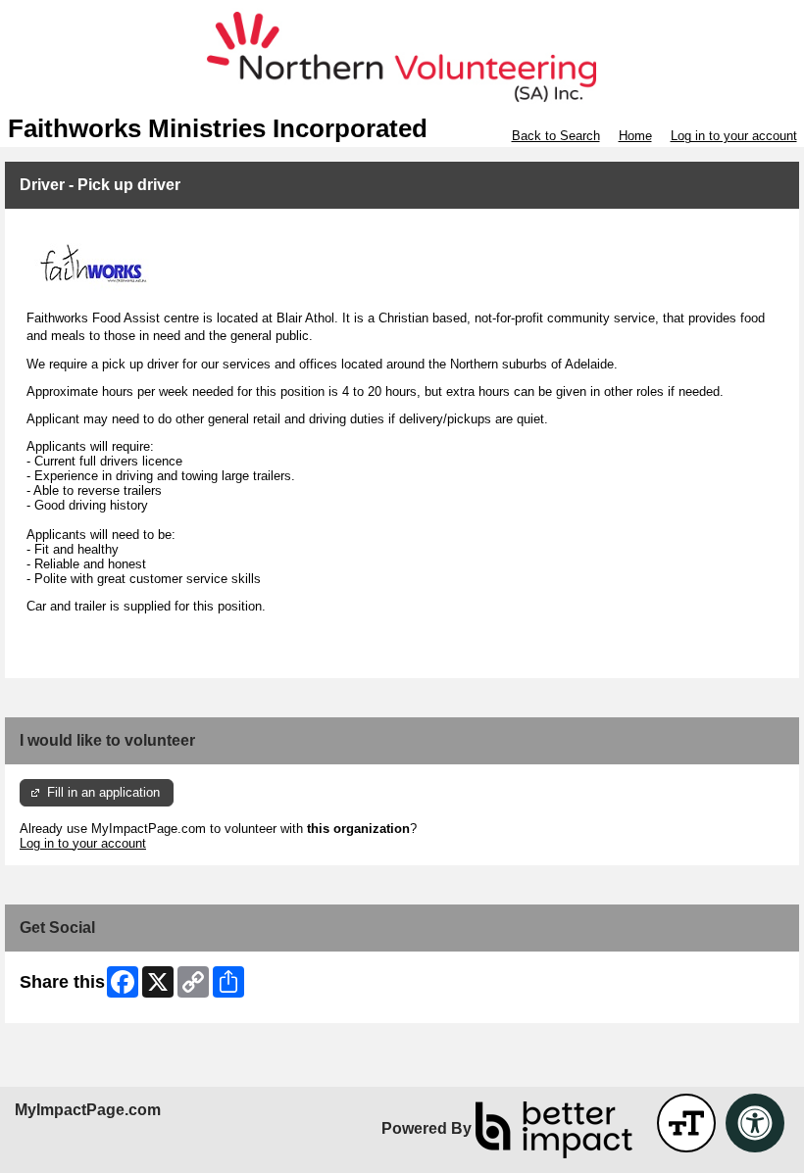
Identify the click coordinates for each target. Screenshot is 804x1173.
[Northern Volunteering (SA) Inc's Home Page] (402, 57)
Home (635, 135)
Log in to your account (734, 135)
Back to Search (556, 135)
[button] (686, 1123)
